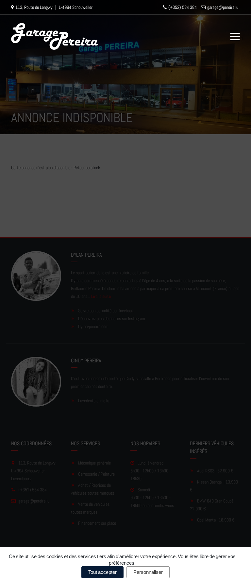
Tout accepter (102, 572)
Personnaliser (148, 572)
